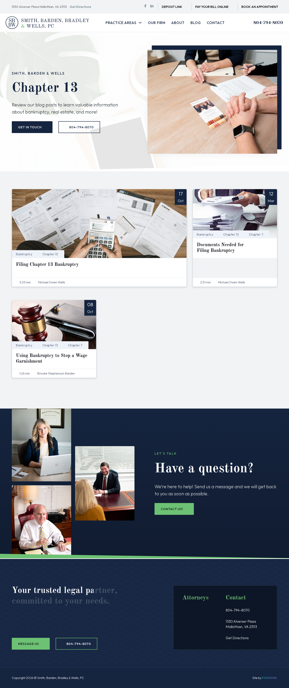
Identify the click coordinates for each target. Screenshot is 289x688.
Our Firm (156, 22)
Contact (216, 22)
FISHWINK (269, 678)
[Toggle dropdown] (140, 22)
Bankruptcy (24, 254)
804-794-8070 (268, 22)
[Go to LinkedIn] (152, 6)
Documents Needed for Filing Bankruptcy (220, 248)
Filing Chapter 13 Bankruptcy (47, 264)
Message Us (28, 644)
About (178, 22)
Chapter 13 (50, 254)
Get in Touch (30, 127)
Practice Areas (121, 22)
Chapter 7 (256, 234)
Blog (196, 22)
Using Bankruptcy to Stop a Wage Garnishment (51, 358)
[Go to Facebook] (145, 6)
